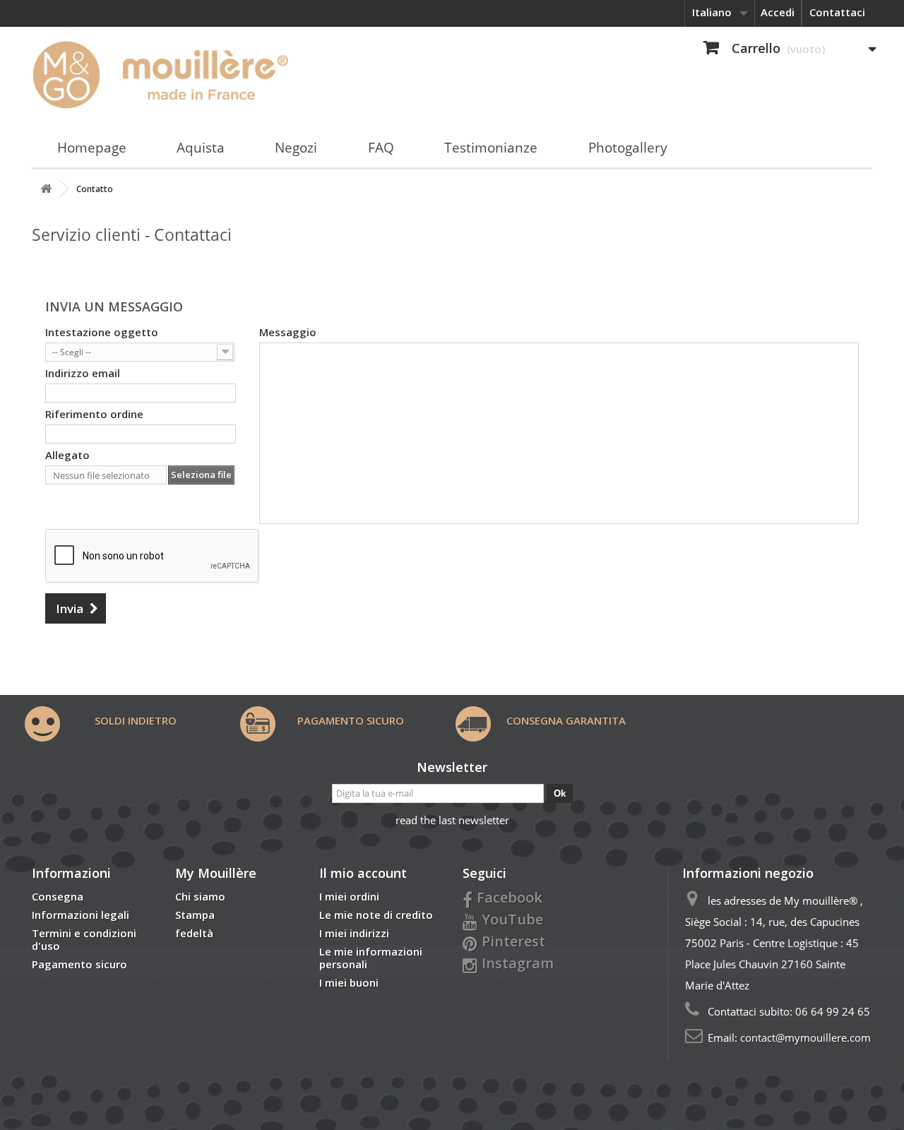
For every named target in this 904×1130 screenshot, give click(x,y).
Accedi (778, 12)
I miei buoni (349, 982)
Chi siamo (200, 896)
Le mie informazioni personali (370, 957)
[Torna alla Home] (45, 189)
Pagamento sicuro (79, 964)
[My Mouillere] (165, 74)
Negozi (296, 147)
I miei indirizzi (354, 933)
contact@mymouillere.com (805, 1037)
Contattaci (837, 12)
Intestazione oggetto (101, 332)
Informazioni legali (80, 915)
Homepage (91, 147)
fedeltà (194, 933)
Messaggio (287, 332)
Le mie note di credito (376, 915)
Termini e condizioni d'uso (84, 939)
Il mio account (363, 872)
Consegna (57, 896)
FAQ (381, 147)
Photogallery (627, 147)
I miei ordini (349, 896)
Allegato (67, 454)
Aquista (201, 147)
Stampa (195, 915)
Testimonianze (490, 147)
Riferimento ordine (94, 414)
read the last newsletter (452, 820)
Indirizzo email (82, 373)
